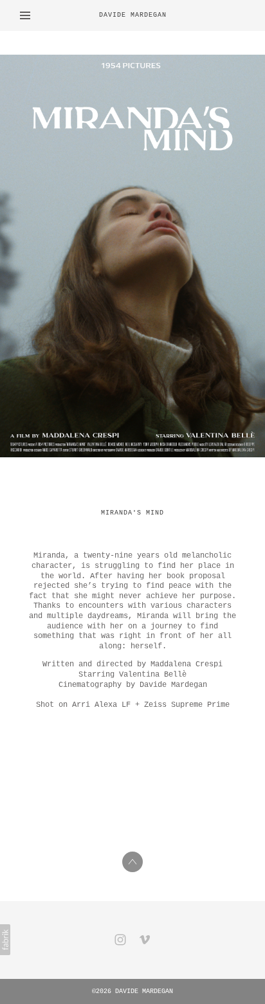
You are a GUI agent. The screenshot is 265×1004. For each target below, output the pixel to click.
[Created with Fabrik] (5, 939)
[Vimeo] (144, 939)
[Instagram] (120, 939)
